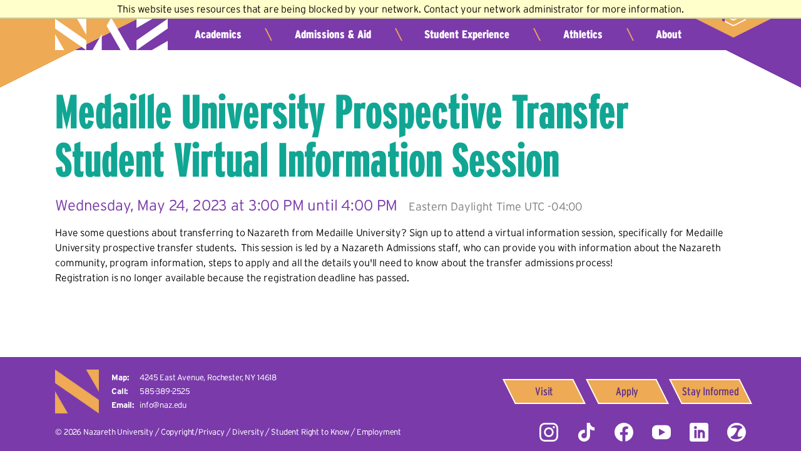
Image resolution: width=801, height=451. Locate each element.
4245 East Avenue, (208, 377)
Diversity (248, 432)
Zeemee (736, 432)
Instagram (548, 432)
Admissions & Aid (333, 34)
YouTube (661, 432)
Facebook (624, 432)
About (668, 34)
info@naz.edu (163, 405)
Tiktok (586, 432)
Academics (218, 34)
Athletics (583, 34)
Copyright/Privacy (193, 432)
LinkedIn (699, 432)
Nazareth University (111, 28)
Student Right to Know (310, 432)
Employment (379, 432)
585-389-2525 (165, 391)
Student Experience (466, 34)
